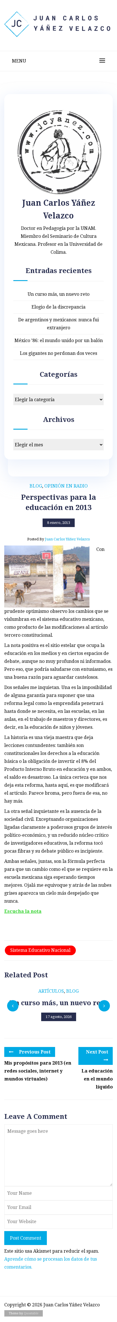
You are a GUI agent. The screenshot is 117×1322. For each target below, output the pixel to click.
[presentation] (12, 1005)
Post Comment (25, 1238)
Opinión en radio (66, 486)
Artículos (51, 991)
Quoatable (31, 1313)
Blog (36, 486)
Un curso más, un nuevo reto (58, 294)
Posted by (58, 539)
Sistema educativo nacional (40, 950)
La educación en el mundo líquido (97, 1079)
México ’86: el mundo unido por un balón (58, 340)
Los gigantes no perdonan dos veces (58, 353)
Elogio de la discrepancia (58, 307)
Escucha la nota (22, 911)
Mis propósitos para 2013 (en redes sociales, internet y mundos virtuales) (37, 1071)
